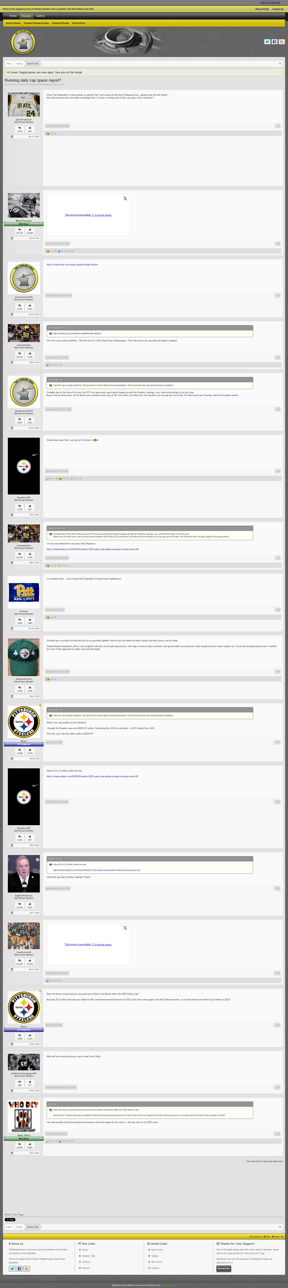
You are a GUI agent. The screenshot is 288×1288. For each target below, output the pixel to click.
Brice (24, 741)
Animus (24, 611)
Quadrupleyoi (46, 84)
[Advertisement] (163, 162)
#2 (279, 244)
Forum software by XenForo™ (30, 1277)
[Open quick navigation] (280, 63)
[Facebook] (274, 41)
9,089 (19, 753)
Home (13, 15)
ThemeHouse (47, 1280)
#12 (278, 889)
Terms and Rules (262, 1277)
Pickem (86, 1268)
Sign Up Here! (168, 1285)
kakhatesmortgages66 (23, 1073)
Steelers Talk (23, 84)
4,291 (19, 309)
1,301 (19, 509)
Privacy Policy (277, 1277)
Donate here (224, 1269)
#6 (279, 471)
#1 (279, 126)
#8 (279, 610)
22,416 (19, 907)
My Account (157, 1249)
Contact (155, 1268)
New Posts (156, 1262)
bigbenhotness (23, 895)
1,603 (19, 131)
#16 (278, 1134)
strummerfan (24, 345)
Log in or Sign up (270, 2)
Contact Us (278, 9)
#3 (279, 295)
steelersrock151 (24, 297)
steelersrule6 (23, 952)
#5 (279, 409)
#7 (279, 558)
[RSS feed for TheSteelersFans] (282, 1236)
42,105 (19, 964)
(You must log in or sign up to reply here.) (264, 1161)
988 (20, 1085)
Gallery (40, 15)
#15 (278, 1087)
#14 (278, 1025)
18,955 (19, 1147)
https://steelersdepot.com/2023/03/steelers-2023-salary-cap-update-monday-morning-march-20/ (92, 776)
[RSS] (281, 41)
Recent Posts (262, 9)
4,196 (19, 691)
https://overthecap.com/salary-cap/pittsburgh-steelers (72, 264)
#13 (278, 973)
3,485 (19, 623)
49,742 (19, 233)
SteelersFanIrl (24, 679)
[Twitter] (267, 41)
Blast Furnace (51, 244)
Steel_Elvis (50, 1134)
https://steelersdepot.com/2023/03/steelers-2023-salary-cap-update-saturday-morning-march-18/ (93, 549)
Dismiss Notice (281, 72)
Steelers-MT (23, 497)
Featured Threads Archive (36, 23)
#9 (279, 672)
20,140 (19, 357)
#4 (279, 357)
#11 (278, 802)
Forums (26, 16)
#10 (278, 742)
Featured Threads (60, 23)
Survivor (86, 1262)
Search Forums (13, 23)
